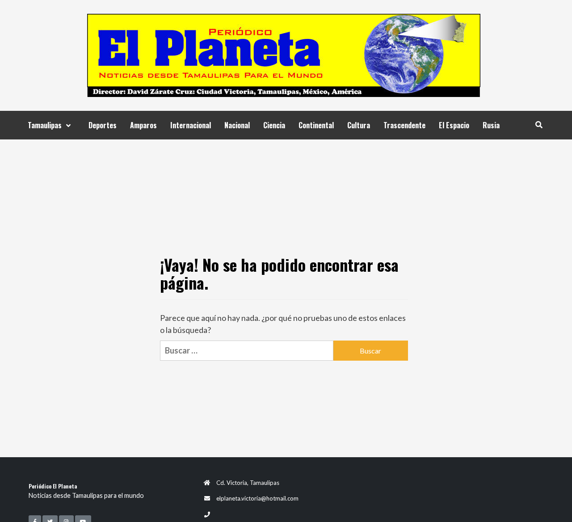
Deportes (102, 125)
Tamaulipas (45, 125)
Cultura (358, 125)
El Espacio (454, 125)
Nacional (237, 125)
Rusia (491, 125)
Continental (316, 125)
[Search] (538, 124)
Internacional (190, 125)
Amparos (143, 125)
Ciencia (274, 125)
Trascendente (404, 125)
